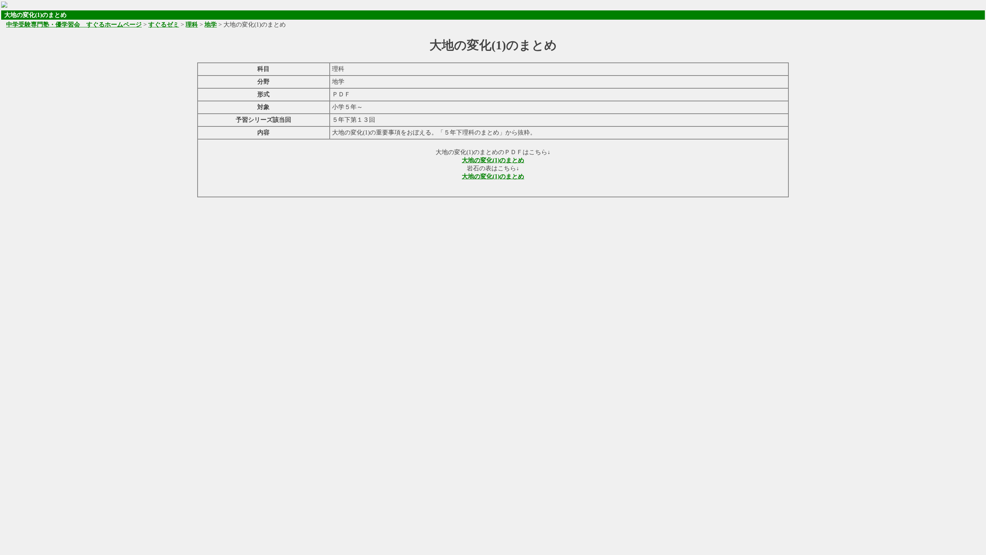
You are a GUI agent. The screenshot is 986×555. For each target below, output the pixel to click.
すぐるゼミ (163, 24)
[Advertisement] (493, 215)
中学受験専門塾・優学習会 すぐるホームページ (74, 24)
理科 (192, 24)
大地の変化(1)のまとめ (493, 160)
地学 (211, 24)
